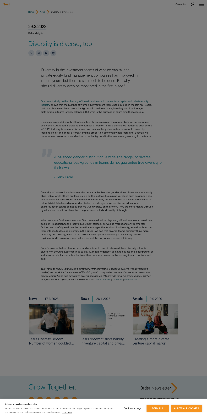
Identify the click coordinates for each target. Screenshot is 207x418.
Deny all (157, 408)
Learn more (67, 412)
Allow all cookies (186, 408)
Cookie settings (133, 408)
